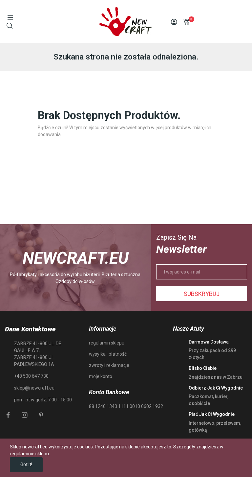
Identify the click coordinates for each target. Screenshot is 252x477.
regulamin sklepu (106, 343)
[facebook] (8, 415)
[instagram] (24, 415)
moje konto (100, 376)
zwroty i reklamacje (109, 365)
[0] (186, 21)
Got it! (26, 464)
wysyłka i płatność (108, 354)
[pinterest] (41, 415)
